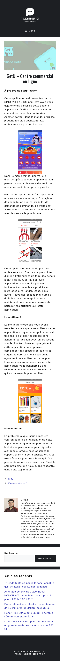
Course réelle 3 (17, 483)
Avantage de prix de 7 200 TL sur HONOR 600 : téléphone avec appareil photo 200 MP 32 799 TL (28, 595)
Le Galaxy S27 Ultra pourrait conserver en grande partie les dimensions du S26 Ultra (28, 625)
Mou (10, 478)
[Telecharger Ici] (30, 15)
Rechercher (11, 553)
